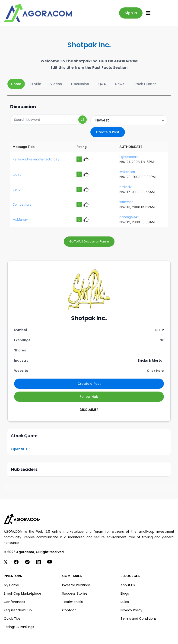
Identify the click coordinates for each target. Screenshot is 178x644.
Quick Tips (12, 618)
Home (16, 84)
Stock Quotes (145, 84)
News (119, 84)
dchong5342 (129, 217)
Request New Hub (18, 610)
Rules (125, 601)
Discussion (80, 84)
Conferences (14, 601)
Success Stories (74, 593)
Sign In (131, 13)
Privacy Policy (131, 610)
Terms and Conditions (138, 618)
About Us (128, 585)
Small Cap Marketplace (22, 593)
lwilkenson (127, 172)
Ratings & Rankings (19, 627)
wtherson (126, 202)
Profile (35, 84)
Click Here (155, 370)
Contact (69, 610)
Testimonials (72, 601)
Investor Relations (76, 585)
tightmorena (128, 157)
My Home (11, 585)
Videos (56, 84)
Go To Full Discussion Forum (89, 241)
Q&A (102, 84)
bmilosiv (125, 187)
